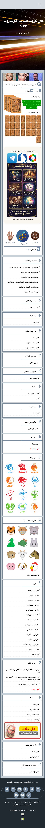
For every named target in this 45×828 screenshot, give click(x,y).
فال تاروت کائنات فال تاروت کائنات (20, 84)
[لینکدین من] (16, 795)
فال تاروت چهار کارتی (32, 615)
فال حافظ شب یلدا (33, 714)
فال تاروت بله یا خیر (32, 649)
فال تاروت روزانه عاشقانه (30, 644)
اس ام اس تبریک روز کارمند (30, 277)
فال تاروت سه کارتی (32, 610)
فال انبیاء (36, 322)
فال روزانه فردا (34, 771)
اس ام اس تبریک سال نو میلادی (29, 287)
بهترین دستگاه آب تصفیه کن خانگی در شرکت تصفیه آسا (22, 671)
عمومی (28, 249)
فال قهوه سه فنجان (33, 342)
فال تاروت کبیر (34, 595)
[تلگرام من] (32, 789)
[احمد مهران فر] (35, 77)
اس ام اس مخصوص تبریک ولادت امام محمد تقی (24, 267)
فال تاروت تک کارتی (32, 605)
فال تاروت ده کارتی (32, 634)
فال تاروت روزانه (33, 590)
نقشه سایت (13, 810)
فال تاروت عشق (33, 639)
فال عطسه (35, 751)
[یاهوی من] (38, 789)
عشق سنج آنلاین (33, 428)
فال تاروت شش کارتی (32, 624)
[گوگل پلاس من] (28, 795)
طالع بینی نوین (34, 756)
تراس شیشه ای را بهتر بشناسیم (29, 684)
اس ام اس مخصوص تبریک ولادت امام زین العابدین (23, 282)
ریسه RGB (35, 444)
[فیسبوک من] (25, 789)
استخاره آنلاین (34, 307)
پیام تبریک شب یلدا (32, 719)
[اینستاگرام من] (19, 789)
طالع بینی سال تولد (33, 575)
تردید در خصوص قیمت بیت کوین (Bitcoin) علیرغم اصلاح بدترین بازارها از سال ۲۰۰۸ (23, 678)
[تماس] (13, 789)
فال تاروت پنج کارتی (32, 619)
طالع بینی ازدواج (34, 378)
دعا (37, 398)
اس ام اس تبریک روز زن (31, 292)
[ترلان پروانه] (22, 77)
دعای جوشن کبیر (33, 393)
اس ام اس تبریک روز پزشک (30, 272)
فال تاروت (35, 654)
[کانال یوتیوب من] (22, 795)
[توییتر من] (7, 789)
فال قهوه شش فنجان (32, 347)
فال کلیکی (35, 413)
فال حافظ (36, 704)
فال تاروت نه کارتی (33, 629)
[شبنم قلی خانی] (9, 77)
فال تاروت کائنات (33, 600)
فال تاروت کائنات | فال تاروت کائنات (23, 23)
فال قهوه (36, 337)
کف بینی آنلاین (34, 362)
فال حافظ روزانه (34, 709)
